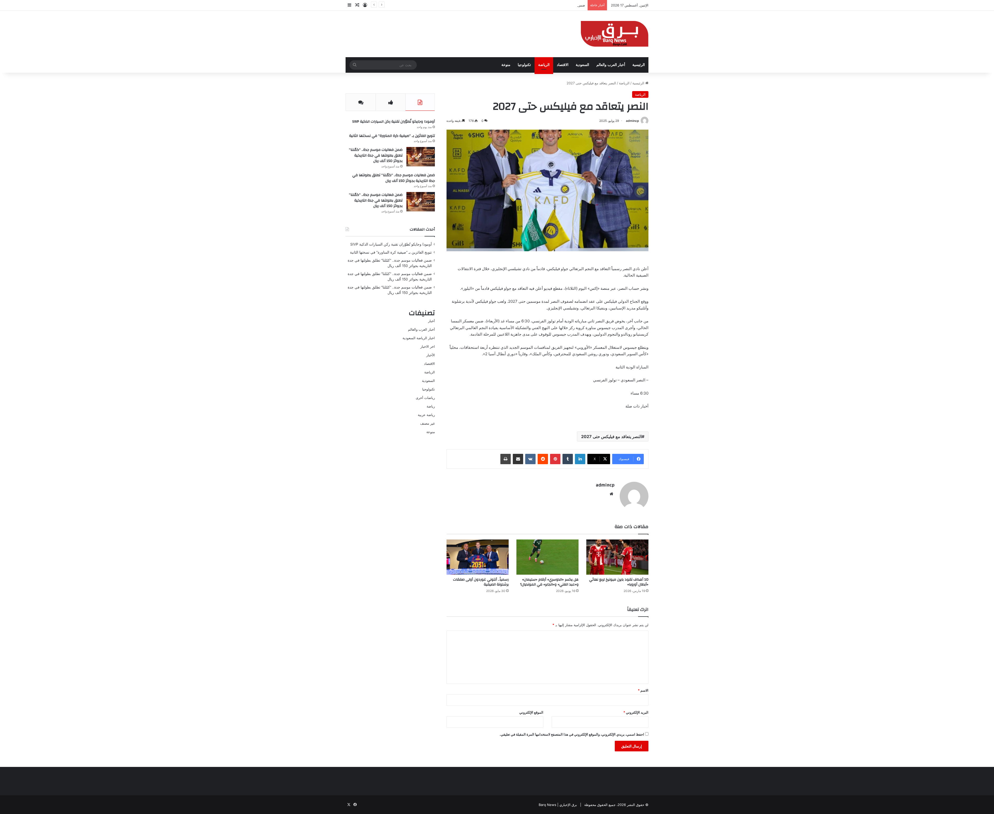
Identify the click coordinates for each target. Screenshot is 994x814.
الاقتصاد (562, 65)
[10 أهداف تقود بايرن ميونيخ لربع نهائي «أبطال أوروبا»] (617, 556)
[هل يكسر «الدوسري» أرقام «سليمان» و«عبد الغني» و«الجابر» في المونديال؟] (547, 556)
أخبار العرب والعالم (610, 65)
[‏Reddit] (543, 459)
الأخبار (430, 355)
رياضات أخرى (425, 398)
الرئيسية (638, 65)
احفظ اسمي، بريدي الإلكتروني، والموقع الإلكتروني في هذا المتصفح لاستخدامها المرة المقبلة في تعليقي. (572, 734)
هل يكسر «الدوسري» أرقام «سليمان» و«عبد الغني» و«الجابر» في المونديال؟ (549, 582)
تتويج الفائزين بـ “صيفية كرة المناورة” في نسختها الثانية (392, 135)
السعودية (582, 65)
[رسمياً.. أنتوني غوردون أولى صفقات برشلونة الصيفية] (478, 556)
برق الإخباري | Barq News (558, 805)
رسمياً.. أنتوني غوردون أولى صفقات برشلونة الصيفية (481, 582)
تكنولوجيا (524, 65)
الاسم (643, 690)
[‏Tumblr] (567, 459)
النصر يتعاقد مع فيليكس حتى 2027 (611, 436)
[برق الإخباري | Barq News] (614, 34)
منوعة (505, 65)
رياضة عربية (426, 415)
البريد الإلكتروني (635, 712)
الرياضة (544, 65)
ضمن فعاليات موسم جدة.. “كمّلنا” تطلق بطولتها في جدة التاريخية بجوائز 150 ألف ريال (523, 5)
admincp (632, 121)
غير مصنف (427, 423)
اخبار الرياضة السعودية (419, 338)
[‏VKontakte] (530, 459)
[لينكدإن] (580, 459)
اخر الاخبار (427, 346)
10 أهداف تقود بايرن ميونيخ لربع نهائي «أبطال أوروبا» (618, 582)
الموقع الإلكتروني (531, 712)
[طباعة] (505, 459)
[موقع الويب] (611, 494)
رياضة (431, 406)
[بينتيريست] (555, 459)
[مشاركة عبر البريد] (518, 459)
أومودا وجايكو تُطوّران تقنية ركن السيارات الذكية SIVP (393, 121)
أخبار (431, 321)
